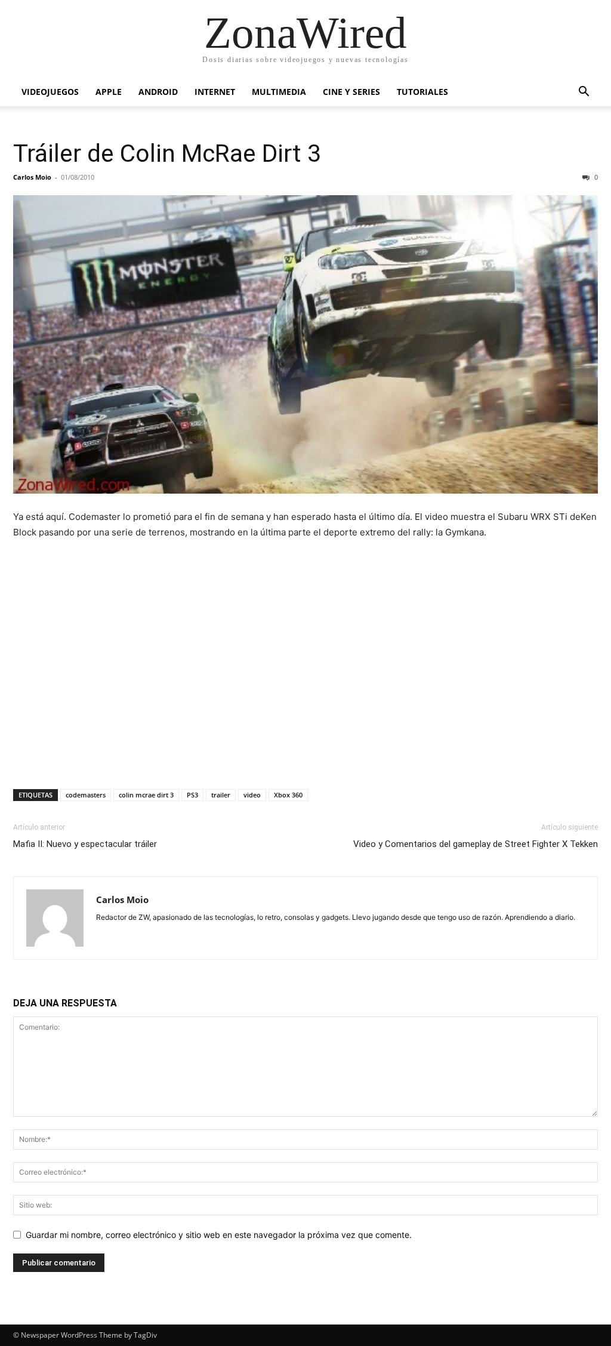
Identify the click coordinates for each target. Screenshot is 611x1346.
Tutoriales (422, 91)
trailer (220, 794)
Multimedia (279, 91)
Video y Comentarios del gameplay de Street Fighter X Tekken (475, 844)
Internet (215, 91)
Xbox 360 (288, 794)
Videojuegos (50, 91)
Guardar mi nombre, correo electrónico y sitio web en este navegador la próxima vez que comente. (219, 1235)
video (252, 794)
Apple (108, 91)
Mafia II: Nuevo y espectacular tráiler (85, 844)
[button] (583, 92)
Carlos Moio (32, 177)
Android (158, 91)
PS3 (192, 794)
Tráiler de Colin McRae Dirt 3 (167, 153)
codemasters (86, 794)
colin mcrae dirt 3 (146, 794)
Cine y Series (351, 91)
